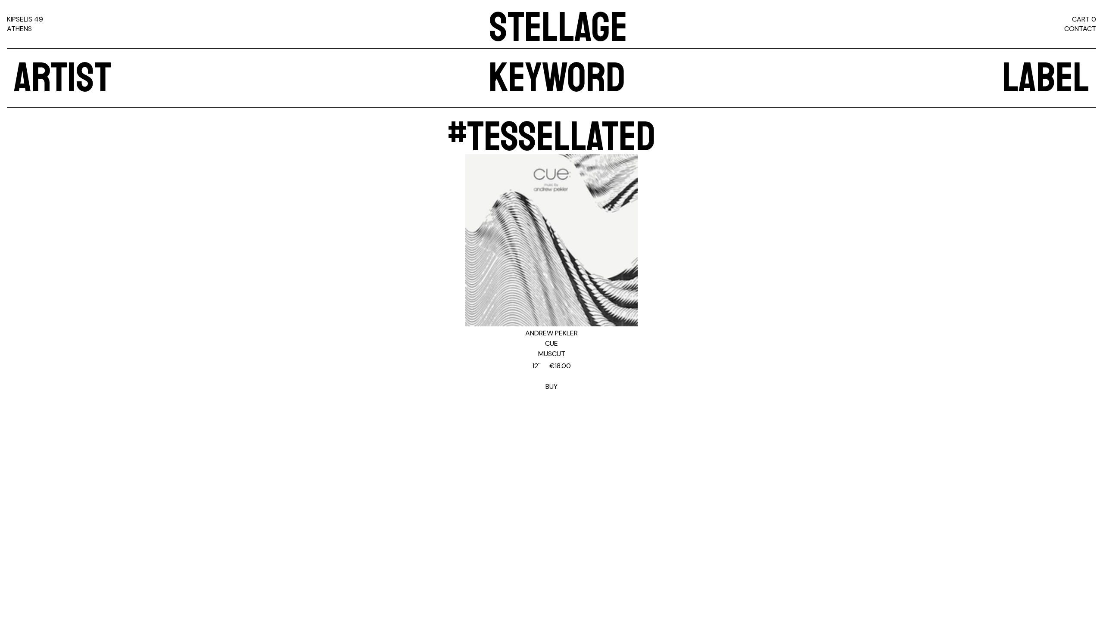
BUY (551, 376)
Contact (1080, 28)
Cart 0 (1084, 19)
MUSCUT (551, 353)
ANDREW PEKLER (551, 333)
